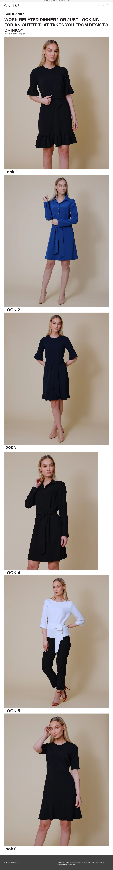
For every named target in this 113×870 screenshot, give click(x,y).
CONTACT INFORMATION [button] (12, 860)
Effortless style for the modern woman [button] (72, 860)
